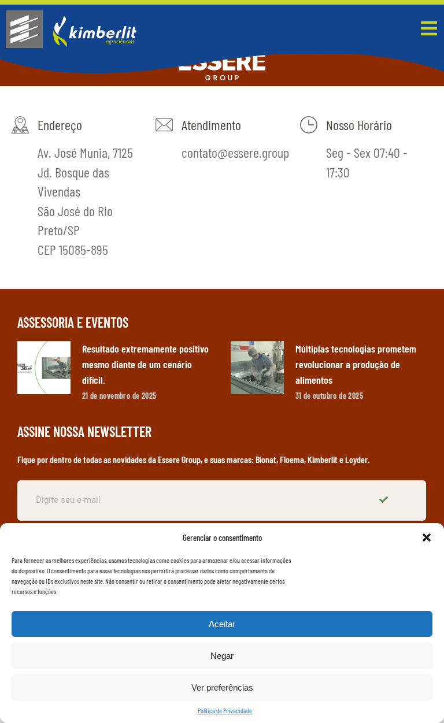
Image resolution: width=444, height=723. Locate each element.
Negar (222, 656)
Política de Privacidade (225, 710)
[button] (426, 537)
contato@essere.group (235, 152)
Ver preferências (222, 687)
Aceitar (222, 624)
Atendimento (211, 124)
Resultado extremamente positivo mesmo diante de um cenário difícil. (145, 364)
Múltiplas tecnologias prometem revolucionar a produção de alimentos (355, 364)
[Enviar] (385, 500)
